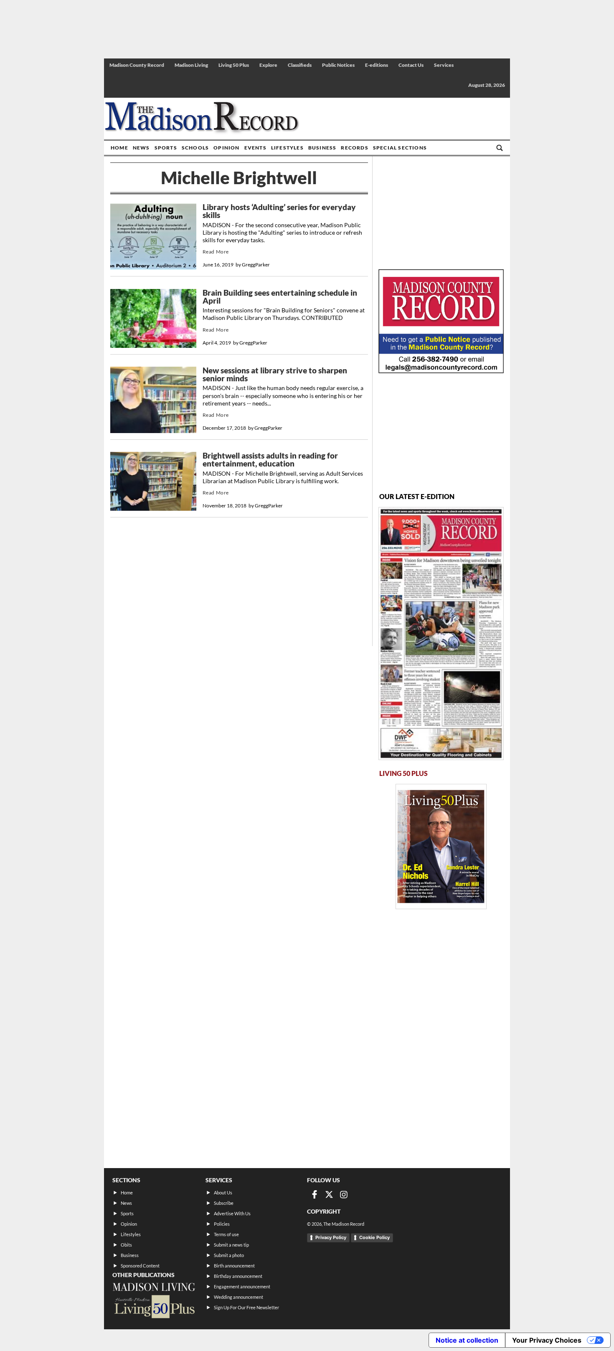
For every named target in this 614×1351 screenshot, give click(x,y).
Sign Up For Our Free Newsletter (246, 1307)
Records (354, 147)
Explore (268, 65)
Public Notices (338, 65)
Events (255, 147)
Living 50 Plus (233, 65)
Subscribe (223, 1203)
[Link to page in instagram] (343, 1194)
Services (444, 65)
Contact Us (411, 65)
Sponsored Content (140, 1265)
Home (119, 147)
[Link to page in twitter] (329, 1194)
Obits (126, 1244)
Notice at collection (467, 1340)
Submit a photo (229, 1255)
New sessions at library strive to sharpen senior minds (275, 374)
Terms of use (226, 1234)
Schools (195, 147)
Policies (222, 1224)
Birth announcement (234, 1265)
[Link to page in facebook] (314, 1194)
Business (322, 147)
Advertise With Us (232, 1213)
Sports (166, 147)
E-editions (376, 65)
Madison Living (191, 65)
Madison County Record (136, 65)
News (141, 147)
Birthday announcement (238, 1276)
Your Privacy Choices (546, 1340)
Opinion (226, 147)
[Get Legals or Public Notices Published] (441, 371)
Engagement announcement (242, 1286)
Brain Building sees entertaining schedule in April (280, 296)
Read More (216, 251)
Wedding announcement (238, 1297)
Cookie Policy (374, 1237)
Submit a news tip (231, 1244)
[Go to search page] (499, 148)
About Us (223, 1192)
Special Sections (400, 147)
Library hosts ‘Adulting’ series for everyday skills (279, 211)
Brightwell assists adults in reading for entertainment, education (270, 459)
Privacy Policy (330, 1237)
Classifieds (300, 65)
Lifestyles (287, 147)
